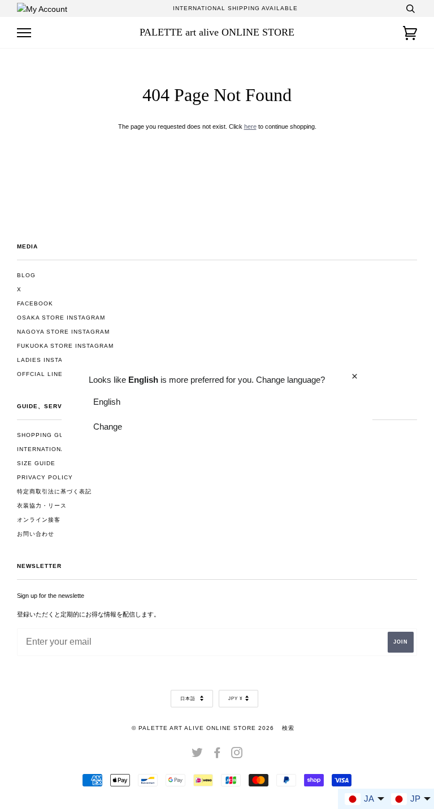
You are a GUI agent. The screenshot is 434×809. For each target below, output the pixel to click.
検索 (288, 728)
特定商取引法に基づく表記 (54, 491)
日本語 (188, 698)
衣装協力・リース (42, 505)
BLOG (26, 275)
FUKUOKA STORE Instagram (65, 346)
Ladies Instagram (49, 360)
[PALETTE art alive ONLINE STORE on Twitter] (197, 755)
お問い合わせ (35, 534)
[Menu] (24, 33)
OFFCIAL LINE (40, 374)
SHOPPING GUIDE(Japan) (59, 435)
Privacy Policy (45, 477)
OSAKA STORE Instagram (61, 317)
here (250, 126)
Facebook (35, 303)
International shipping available (235, 8)
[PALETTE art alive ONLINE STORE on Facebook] (217, 755)
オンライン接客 (38, 520)
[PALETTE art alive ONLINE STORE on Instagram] (237, 755)
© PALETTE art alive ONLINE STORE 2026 (203, 728)
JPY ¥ (235, 698)
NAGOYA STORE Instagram (63, 332)
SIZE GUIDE (36, 463)
